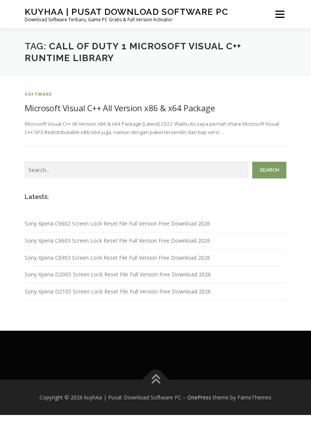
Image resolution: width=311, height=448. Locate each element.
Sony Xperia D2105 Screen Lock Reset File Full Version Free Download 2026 (118, 291)
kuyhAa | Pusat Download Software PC (126, 11)
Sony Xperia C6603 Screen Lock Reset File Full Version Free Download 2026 (117, 240)
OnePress (199, 397)
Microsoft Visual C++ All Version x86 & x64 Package (120, 108)
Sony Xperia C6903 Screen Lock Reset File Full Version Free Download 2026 (117, 257)
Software (38, 94)
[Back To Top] (155, 379)
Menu (279, 14)
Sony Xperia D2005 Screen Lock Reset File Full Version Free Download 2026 (118, 274)
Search (269, 170)
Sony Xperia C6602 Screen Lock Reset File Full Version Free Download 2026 (117, 223)
